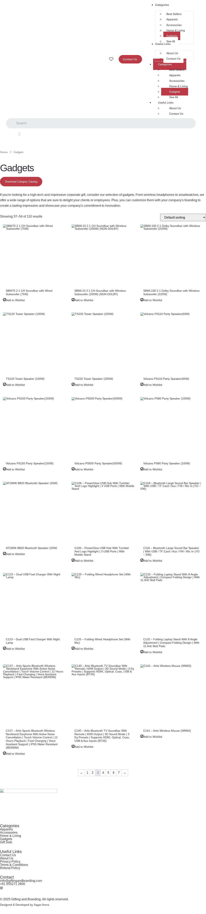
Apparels (174, 75)
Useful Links (165, 102)
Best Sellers (176, 69)
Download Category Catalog (21, 181)
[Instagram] (1, 888)
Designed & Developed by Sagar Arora (24, 904)
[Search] (19, 134)
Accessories (176, 80)
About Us (175, 108)
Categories (165, 64)
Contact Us (176, 113)
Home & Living (178, 86)
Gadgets (174, 91)
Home (4, 152)
